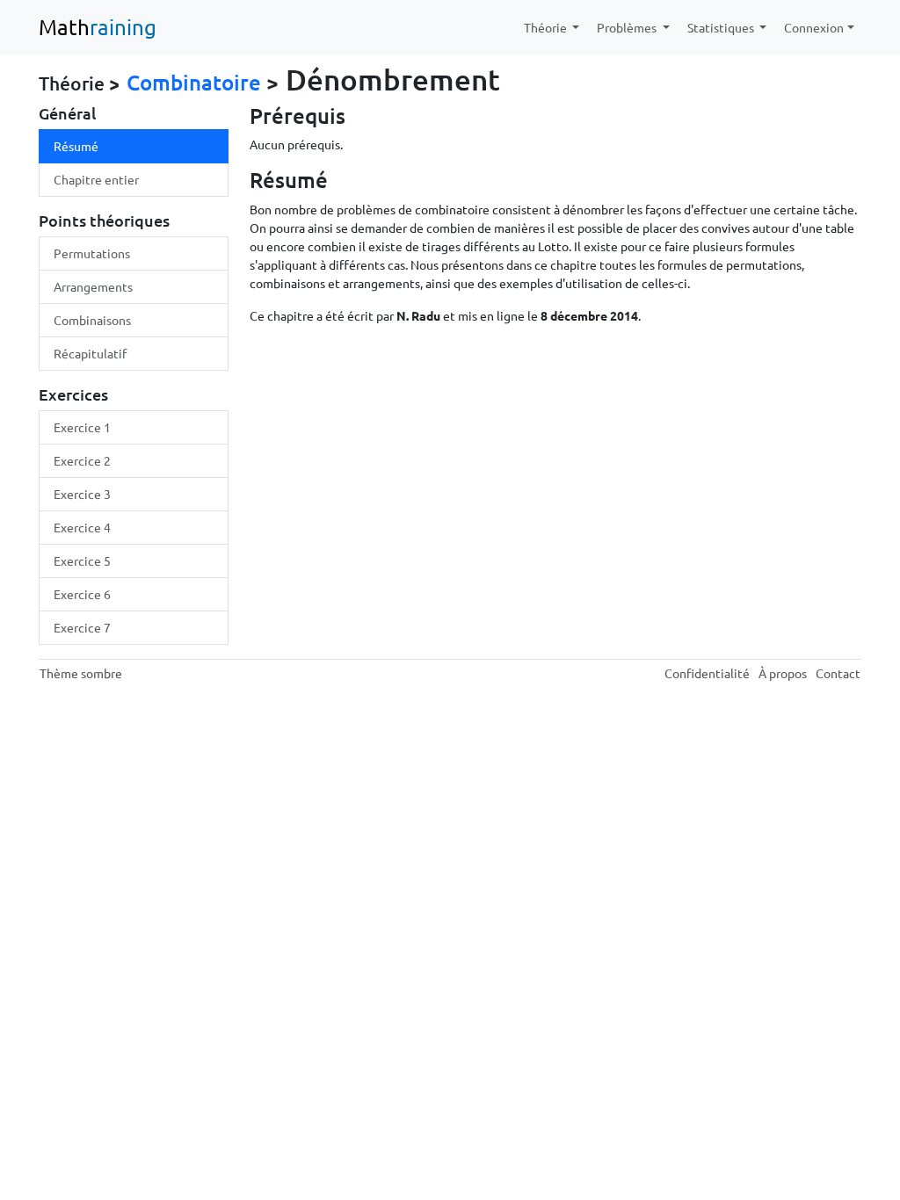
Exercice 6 (82, 594)
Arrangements (93, 286)
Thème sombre (81, 673)
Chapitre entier (96, 179)
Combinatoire (194, 82)
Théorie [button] (547, 27)
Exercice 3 (82, 494)
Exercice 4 (82, 527)
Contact (838, 673)
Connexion (814, 27)
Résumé (76, 146)
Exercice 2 (82, 460)
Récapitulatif (90, 353)
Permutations (92, 253)
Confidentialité (707, 673)
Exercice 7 (82, 627)
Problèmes (628, 27)
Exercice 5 (82, 560)
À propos (782, 673)
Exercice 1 (82, 427)
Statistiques (722, 27)
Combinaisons (92, 320)
